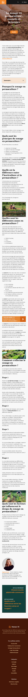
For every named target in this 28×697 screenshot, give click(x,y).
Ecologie (14, 662)
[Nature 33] (3, 2)
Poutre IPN (14, 643)
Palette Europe (14, 652)
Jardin (14, 32)
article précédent (18, 587)
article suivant (8, 599)
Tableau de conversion (14, 646)
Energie (14, 668)
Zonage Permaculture (14, 648)
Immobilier (14, 673)
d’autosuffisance (7, 58)
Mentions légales (14, 681)
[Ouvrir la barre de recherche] (18, 2)
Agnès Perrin (5, 572)
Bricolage (14, 666)
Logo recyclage (14, 650)
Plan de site (14, 684)
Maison (14, 664)
